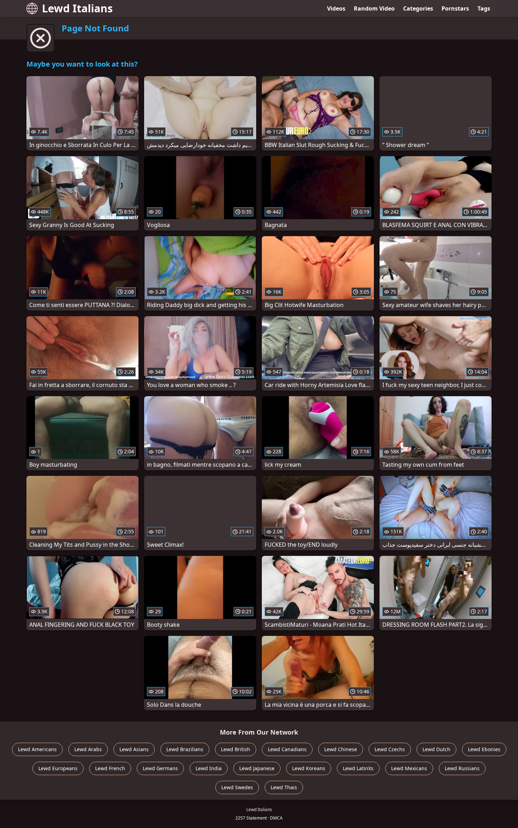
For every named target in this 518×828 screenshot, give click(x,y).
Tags (483, 8)
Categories (418, 8)
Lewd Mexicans (409, 768)
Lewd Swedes (237, 787)
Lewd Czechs (390, 749)
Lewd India (209, 768)
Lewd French (110, 768)
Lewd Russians (462, 768)
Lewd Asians (134, 749)
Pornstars (455, 8)
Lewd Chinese (340, 749)
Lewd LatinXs (358, 768)
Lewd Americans (37, 749)
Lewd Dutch (436, 749)
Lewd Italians (77, 8)
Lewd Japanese (257, 768)
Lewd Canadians (287, 749)
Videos (336, 8)
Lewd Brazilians (184, 749)
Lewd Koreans (308, 768)
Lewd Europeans (58, 768)
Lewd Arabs (88, 749)
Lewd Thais (284, 787)
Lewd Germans (160, 768)
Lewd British (235, 749)
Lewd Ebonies (484, 749)
